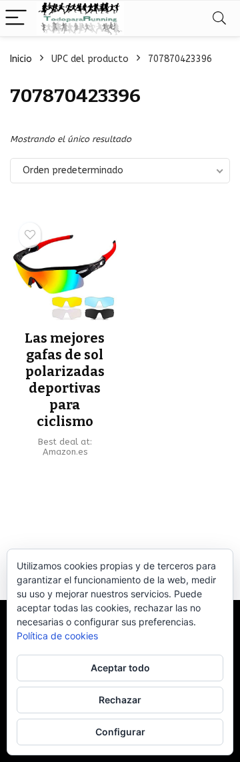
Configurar (120, 731)
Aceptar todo (120, 667)
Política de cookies (57, 635)
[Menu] (16, 18)
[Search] (219, 18)
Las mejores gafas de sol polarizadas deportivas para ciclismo (65, 379)
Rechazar (120, 699)
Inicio (21, 59)
